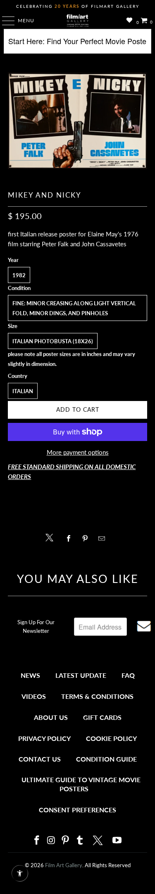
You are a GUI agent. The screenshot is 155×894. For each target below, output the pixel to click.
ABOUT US (51, 717)
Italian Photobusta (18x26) (52, 341)
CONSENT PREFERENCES (77, 810)
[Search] (77, 44)
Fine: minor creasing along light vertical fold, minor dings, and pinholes (74, 308)
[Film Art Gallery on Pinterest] (66, 840)
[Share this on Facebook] (70, 538)
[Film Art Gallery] (78, 20)
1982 (19, 275)
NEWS (30, 675)
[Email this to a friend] (104, 538)
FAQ (128, 675)
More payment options (78, 452)
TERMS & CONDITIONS (97, 696)
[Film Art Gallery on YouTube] (117, 840)
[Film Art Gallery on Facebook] (37, 840)
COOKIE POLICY (111, 738)
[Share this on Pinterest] (87, 538)
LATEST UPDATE (80, 675)
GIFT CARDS (102, 717)
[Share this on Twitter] (51, 537)
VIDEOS (33, 696)
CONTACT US (40, 759)
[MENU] (4, 20)
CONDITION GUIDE (106, 759)
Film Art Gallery (63, 865)
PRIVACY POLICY (44, 738)
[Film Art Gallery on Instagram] (51, 840)
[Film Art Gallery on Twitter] (98, 840)
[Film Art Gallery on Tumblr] (80, 840)
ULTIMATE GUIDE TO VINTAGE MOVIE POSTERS (81, 784)
